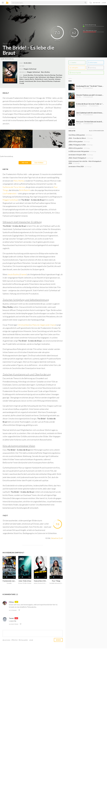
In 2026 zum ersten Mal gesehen (78, 151)
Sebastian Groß (57, 538)
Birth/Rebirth (24, 190)
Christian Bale (23, 325)
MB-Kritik (25, 162)
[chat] (90, 3)
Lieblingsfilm (74, 67)
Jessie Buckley (13, 274)
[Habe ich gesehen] (4, 577)
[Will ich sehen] (6, 577)
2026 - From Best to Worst (77, 138)
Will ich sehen (93, 62)
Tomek (11, 618)
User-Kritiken (38, 162)
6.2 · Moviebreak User (90, 30)
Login (104, 2)
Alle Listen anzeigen (96, 130)
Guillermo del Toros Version (14, 187)
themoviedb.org (9, 59)
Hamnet (23, 274)
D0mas (11, 602)
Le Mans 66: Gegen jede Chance (43, 325)
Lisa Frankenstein (9, 193)
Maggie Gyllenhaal (33, 72)
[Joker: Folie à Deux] (24, 566)
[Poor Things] (56, 566)
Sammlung (93, 67)
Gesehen (73, 62)
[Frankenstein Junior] (9, 566)
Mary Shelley (45, 72)
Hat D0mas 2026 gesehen (76, 135)
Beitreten (96, 2)
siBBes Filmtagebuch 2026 (76, 145)
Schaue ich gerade (76, 72)
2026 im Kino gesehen (75, 141)
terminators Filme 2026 (76, 166)
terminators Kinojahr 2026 (77, 155)
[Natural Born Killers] (40, 566)
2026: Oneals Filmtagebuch (77, 158)
